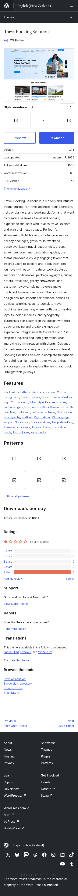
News (51, 412)
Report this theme (15, 628)
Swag (46, 795)
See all (70, 578)
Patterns (47, 763)
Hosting (9, 756)
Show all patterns (17, 496)
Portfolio (27, 417)
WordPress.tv (15, 795)
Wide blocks (38, 432)
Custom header (51, 397)
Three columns (41, 427)
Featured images (55, 402)
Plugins (46, 756)
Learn (8, 775)
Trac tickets (11, 692)
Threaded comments (17, 427)
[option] (14, 458)
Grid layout (23, 412)
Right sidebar (42, 417)
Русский (25, 652)
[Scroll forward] (70, 107)
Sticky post (22, 422)
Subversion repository (18, 683)
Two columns (21, 432)
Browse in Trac (13, 688)
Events (46, 782)
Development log (15, 679)
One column (64, 412)
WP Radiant (17, 40)
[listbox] (39, 469)
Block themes (50, 407)
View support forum (16, 603)
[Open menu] (72, 5)
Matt (9, 815)
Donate (48, 789)
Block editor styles (43, 392)
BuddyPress (14, 828)
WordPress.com (17, 808)
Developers (12, 789)
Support (9, 782)
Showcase (48, 743)
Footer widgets (13, 407)
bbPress (11, 821)
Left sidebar (39, 412)
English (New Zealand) (28, 845)
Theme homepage (15, 188)
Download (56, 138)
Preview (20, 138)
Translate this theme (16, 660)
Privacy (9, 763)
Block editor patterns (17, 392)
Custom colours (30, 397)
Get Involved (50, 775)
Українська (45, 652)
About (8, 743)
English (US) (11, 652)
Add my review (13, 578)
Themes (9, 17)
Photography (12, 417)
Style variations (40, 422)
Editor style (37, 402)
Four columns (32, 407)
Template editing (62, 422)
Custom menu (19, 402)
